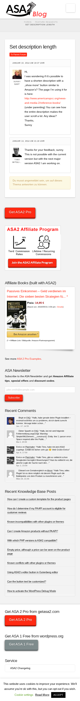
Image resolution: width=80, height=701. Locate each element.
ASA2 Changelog (20, 668)
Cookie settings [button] (24, 694)
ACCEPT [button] (58, 695)
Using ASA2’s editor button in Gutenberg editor (32, 572)
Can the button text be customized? (26, 581)
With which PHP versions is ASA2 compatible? (32, 540)
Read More (42, 694)
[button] (70, 8)
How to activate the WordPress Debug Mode (31, 590)
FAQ (28, 418)
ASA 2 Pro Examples (29, 358)
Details (60, 307)
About (49, 470)
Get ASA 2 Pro (20, 620)
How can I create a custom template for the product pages (39, 499)
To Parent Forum (18, 54)
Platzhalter (30, 447)
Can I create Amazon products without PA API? (32, 531)
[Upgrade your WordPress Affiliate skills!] (27, 9)
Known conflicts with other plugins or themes (31, 562)
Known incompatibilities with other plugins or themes (35, 521)
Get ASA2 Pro (20, 212)
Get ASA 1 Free (21, 644)
